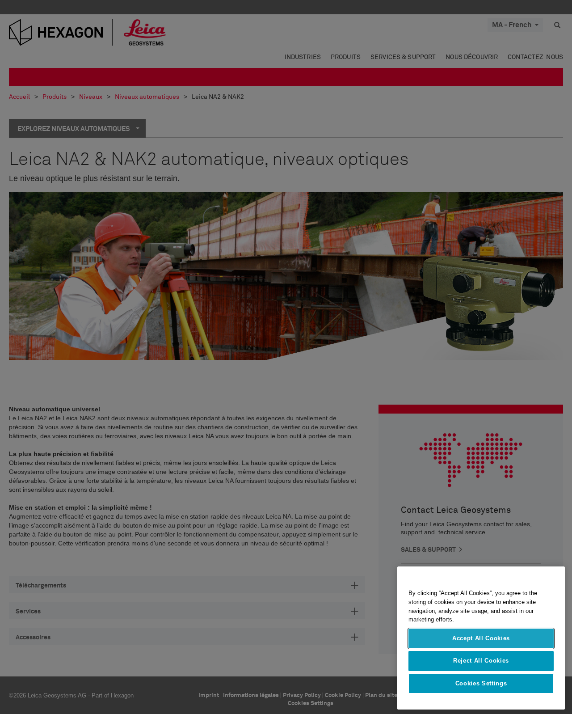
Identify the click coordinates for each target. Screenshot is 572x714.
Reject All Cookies (481, 660)
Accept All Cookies (481, 638)
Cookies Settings (481, 683)
